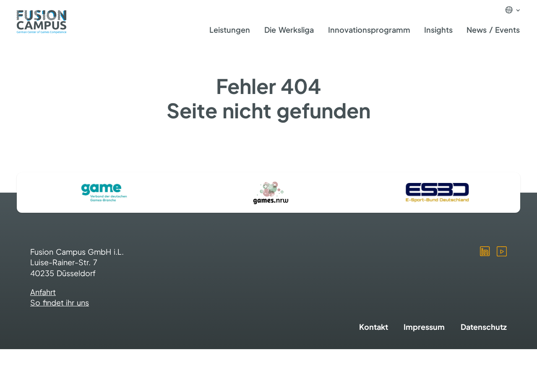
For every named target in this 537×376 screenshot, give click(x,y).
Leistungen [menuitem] (229, 29)
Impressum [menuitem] (424, 327)
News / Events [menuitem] (493, 29)
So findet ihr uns (59, 302)
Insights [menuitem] (438, 29)
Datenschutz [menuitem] (484, 327)
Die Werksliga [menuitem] (289, 29)
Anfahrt (43, 292)
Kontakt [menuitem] (373, 327)
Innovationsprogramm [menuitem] (369, 29)
